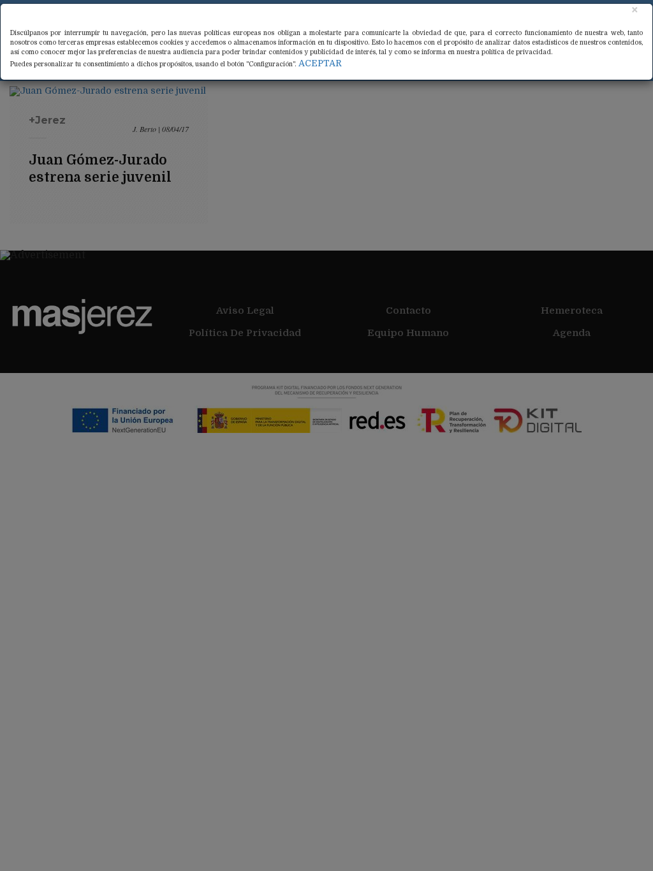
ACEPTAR (320, 63)
